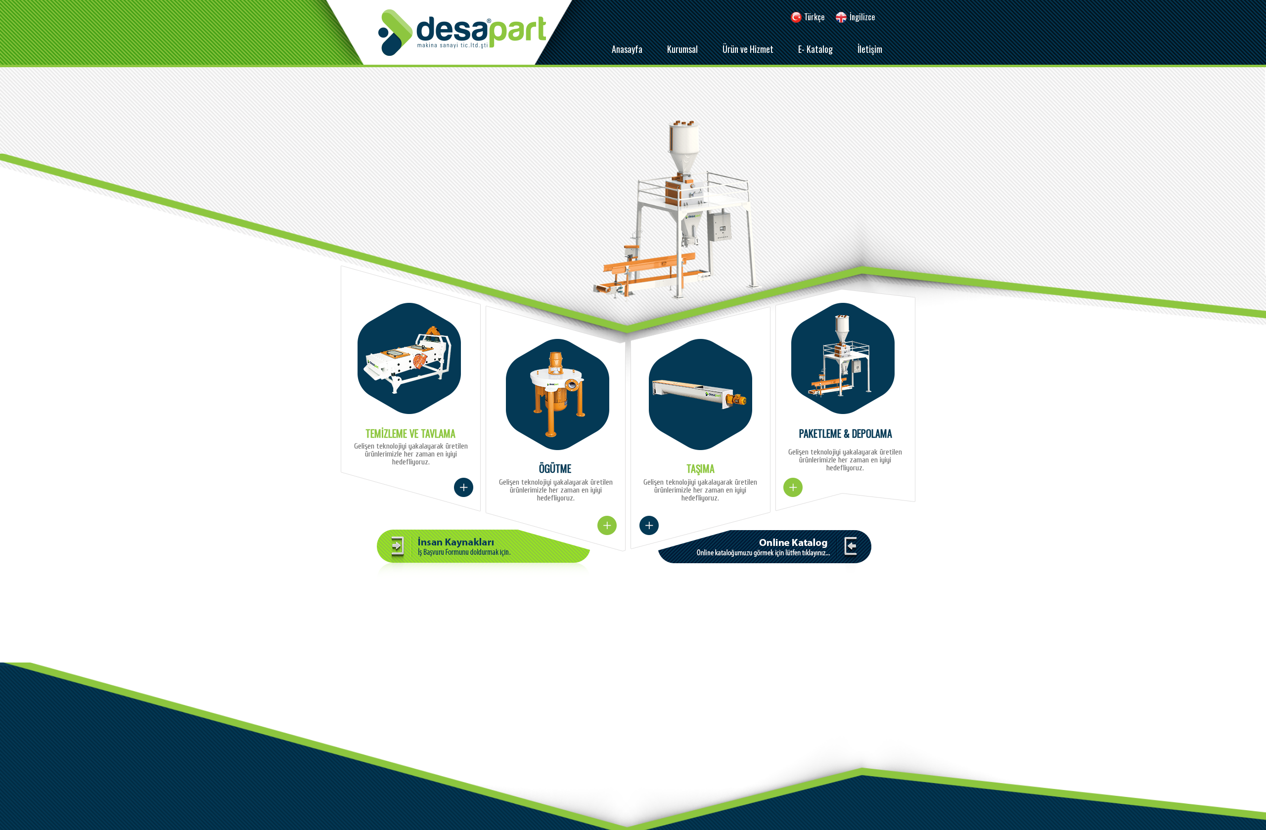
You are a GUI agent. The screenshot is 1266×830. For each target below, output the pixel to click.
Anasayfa (627, 48)
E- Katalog (815, 48)
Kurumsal (682, 48)
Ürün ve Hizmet (748, 48)
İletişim (870, 48)
